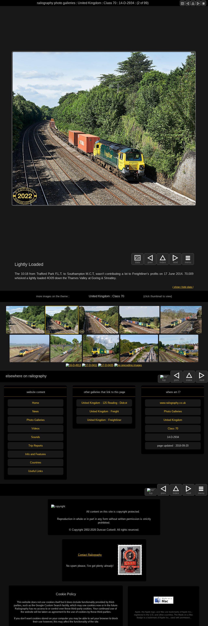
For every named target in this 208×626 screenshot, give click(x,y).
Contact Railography (90, 554)
